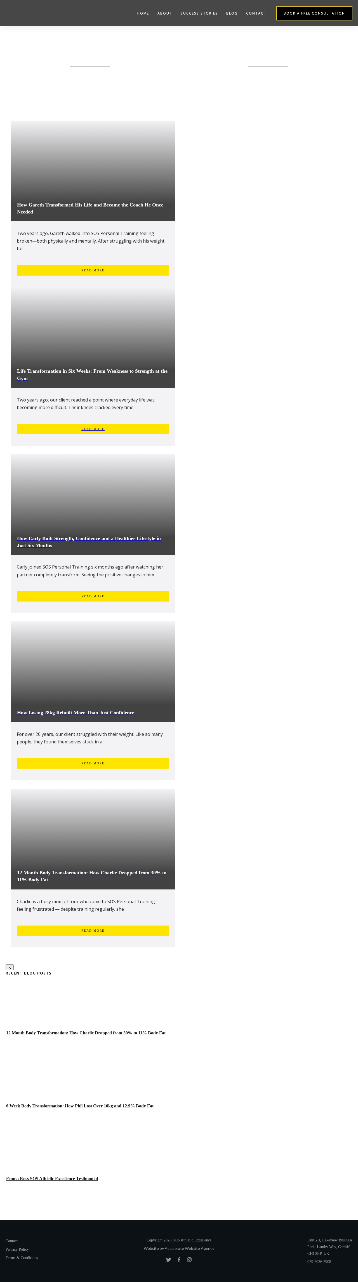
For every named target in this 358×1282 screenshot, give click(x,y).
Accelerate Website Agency (189, 1248)
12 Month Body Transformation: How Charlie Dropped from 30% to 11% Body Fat (179, 1015)
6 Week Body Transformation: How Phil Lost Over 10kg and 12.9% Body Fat (179, 1088)
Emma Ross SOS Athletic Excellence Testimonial (179, 1160)
